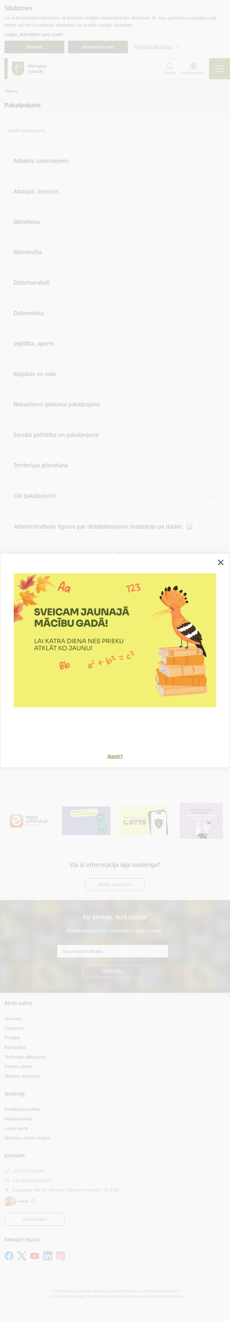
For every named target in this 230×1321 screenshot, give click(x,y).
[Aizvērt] (220, 562)
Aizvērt (115, 756)
